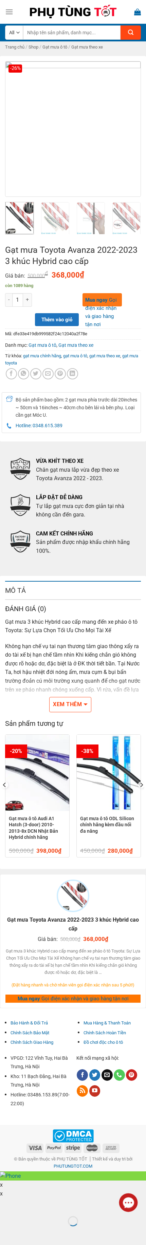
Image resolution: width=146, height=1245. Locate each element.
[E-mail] (107, 1075)
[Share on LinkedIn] (72, 373)
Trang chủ (14, 47)
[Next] (130, 129)
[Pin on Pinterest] (60, 373)
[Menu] (9, 11)
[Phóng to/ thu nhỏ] (26, 1204)
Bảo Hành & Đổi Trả (29, 1022)
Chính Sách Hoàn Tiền (105, 1032)
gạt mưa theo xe (104, 355)
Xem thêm (67, 704)
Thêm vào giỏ (56, 320)
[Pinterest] (131, 1075)
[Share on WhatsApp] (23, 373)
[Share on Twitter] (35, 373)
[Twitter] (95, 1075)
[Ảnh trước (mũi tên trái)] (6, 1233)
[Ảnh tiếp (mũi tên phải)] (26, 1233)
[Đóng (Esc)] (6, 1204)
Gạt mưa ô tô (54, 47)
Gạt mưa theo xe (87, 47)
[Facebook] (11, 373)
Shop (33, 47)
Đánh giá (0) (25, 609)
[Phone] (119, 1075)
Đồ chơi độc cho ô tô (103, 1042)
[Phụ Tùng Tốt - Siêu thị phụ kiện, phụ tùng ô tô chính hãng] (73, 12)
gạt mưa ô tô (75, 355)
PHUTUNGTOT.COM (73, 1166)
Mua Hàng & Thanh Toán (107, 1022)
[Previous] (16, 129)
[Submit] (131, 32)
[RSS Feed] (82, 1091)
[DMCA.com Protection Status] (73, 1135)
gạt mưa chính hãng (42, 355)
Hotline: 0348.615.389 (39, 425)
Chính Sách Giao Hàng (32, 1042)
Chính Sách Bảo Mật (30, 1032)
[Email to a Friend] (48, 373)
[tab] (73, 590)
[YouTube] (95, 1091)
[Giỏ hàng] (137, 11)
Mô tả (15, 590)
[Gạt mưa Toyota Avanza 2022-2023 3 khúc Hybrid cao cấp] (73, 128)
